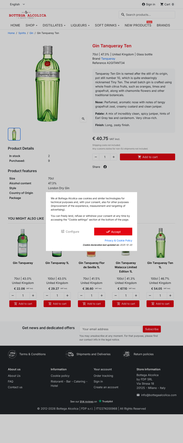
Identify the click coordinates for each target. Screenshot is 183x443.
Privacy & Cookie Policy (118, 240)
